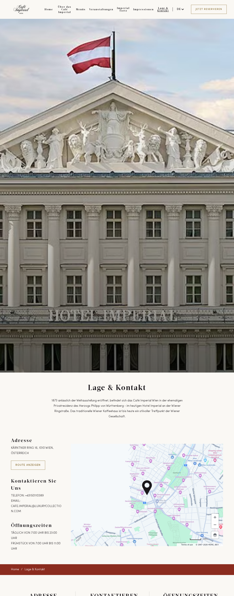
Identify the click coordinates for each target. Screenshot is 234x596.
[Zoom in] (215, 517)
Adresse (21, 440)
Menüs (81, 9)
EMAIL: (15, 501)
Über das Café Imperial (64, 9)
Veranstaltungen (101, 9)
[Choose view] (215, 535)
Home (49, 9)
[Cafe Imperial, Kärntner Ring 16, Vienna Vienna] (21, 9)
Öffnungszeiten (31, 525)
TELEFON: (17, 495)
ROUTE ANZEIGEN (28, 465)
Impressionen (143, 9)
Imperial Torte (123, 9)
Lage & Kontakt (163, 9)
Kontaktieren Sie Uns (34, 484)
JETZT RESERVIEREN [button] (209, 9)
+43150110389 (34, 495)
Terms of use (187, 545)
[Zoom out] (215, 524)
